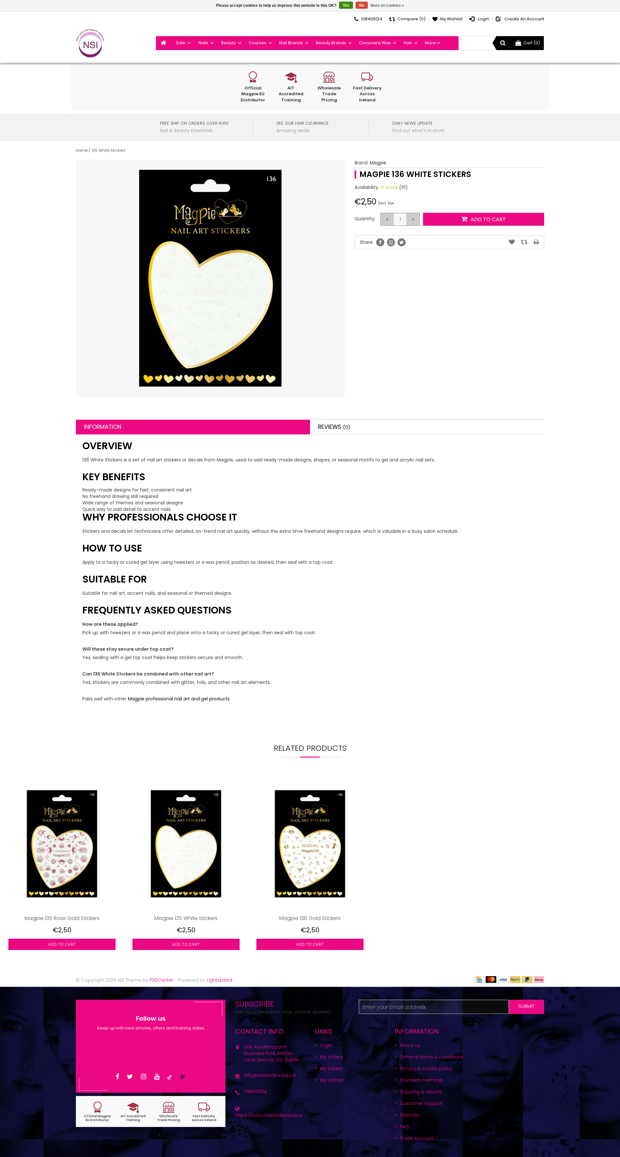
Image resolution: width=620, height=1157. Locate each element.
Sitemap (409, 1115)
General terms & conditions (431, 1057)
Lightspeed (219, 980)
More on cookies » (387, 5)
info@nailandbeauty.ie (270, 1075)
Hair (408, 43)
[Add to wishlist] (511, 242)
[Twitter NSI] (130, 1076)
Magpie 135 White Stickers (186, 918)
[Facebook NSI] (117, 1076)
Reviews (334, 427)
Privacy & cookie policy (426, 1068)
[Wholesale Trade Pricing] (168, 1111)
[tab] (193, 427)
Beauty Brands (331, 43)
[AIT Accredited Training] (133, 1111)
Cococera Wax (375, 43)
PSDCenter (161, 980)
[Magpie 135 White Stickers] (186, 843)
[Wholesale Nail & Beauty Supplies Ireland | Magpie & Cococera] (90, 43)
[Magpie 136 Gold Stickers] (310, 843)
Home (82, 150)
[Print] (536, 242)
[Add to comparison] (524, 242)
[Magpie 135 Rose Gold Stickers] (62, 843)
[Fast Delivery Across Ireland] (204, 1111)
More (430, 43)
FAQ (404, 1126)
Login (326, 1045)
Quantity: (365, 218)
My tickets (331, 1068)
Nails (203, 43)
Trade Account (417, 1138)
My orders (331, 1057)
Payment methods (421, 1080)
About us (410, 1045)
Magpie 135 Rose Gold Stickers (62, 918)
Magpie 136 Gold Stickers (310, 918)
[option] (62, 868)
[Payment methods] (479, 979)
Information (102, 427)
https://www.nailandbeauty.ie (268, 1115)
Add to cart (62, 944)
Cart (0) (531, 43)
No (361, 5)
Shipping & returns (421, 1092)
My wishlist (332, 1080)
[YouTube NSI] (157, 1076)
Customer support (421, 1103)
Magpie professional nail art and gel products (179, 699)
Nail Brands (291, 43)
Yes (346, 5)
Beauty (228, 43)
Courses (257, 43)
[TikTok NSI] (169, 1076)
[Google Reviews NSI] (182, 1076)
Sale (180, 43)
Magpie (378, 163)
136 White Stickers (108, 150)
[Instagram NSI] (144, 1076)
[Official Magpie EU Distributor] (97, 1111)
